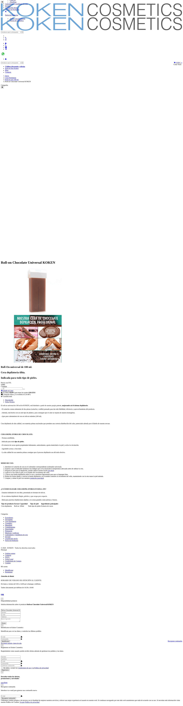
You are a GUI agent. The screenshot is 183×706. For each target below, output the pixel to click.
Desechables (9, 529)
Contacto (8, 72)
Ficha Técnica (10, 402)
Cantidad (4, 386)
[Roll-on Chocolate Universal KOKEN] (38, 314)
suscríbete (4, 683)
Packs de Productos (12, 9)
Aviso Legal (9, 559)
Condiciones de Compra (13, 561)
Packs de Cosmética (16, 21)
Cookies (8, 563)
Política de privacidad (32, 702)
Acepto (22, 702)
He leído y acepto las (26, 668)
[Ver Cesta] (6, 49)
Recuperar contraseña (175, 641)
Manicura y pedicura (12, 533)
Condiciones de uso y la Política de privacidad (33, 668)
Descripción (9, 400)
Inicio (7, 76)
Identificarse (9, 570)
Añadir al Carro (7, 391)
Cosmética (8, 523)
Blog (6, 70)
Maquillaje (8, 525)
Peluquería (8, 531)
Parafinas (12, 2)
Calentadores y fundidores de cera (16, 4)
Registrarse (8, 572)
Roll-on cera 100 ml (11, 80)
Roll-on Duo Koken (12, 68)
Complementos (10, 527)
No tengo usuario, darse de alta (11, 643)
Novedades (9, 519)
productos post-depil (37, 478)
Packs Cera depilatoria (17, 19)
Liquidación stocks (11, 8)
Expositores (9, 518)
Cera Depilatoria (10, 78)
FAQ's (7, 557)
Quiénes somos (10, 553)
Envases (8, 6)
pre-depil (51, 470)
